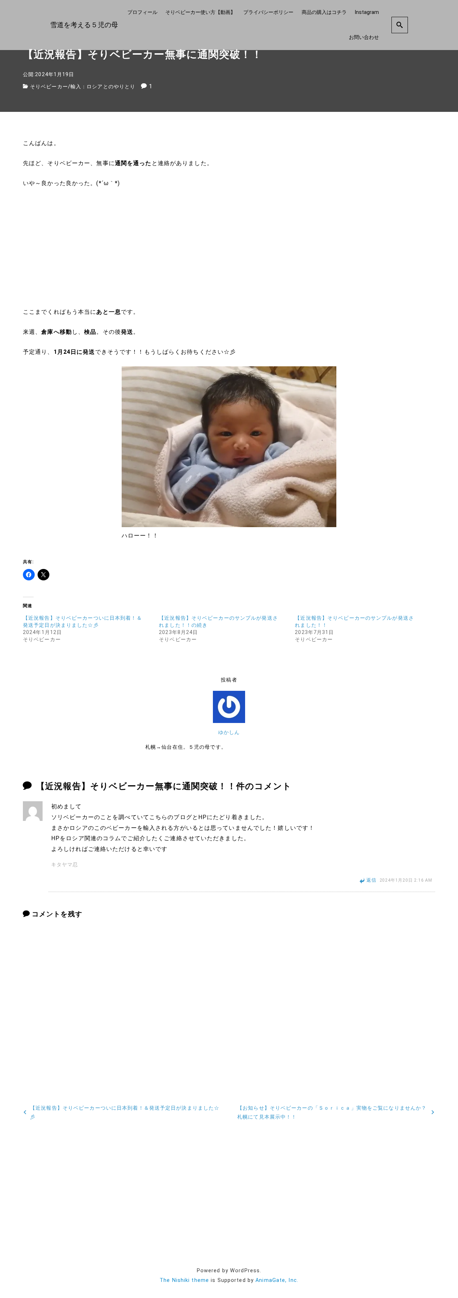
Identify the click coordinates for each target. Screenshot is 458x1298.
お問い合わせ (364, 37)
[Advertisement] (229, 248)
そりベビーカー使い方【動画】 (200, 12)
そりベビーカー (49, 87)
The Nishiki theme (184, 1280)
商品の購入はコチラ (324, 12)
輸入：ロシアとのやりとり (102, 87)
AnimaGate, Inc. (276, 1280)
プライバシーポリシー (268, 12)
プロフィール (142, 12)
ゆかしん (229, 732)
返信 (371, 880)
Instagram (367, 12)
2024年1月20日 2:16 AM (406, 880)
